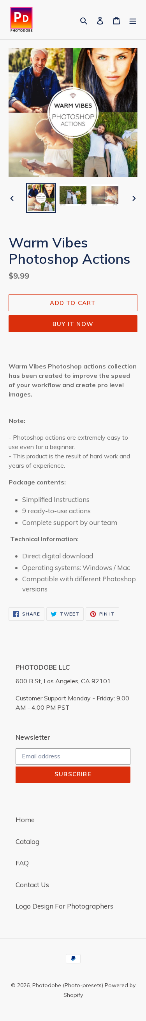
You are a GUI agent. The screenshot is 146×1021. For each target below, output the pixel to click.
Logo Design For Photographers (64, 906)
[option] (41, 198)
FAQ (22, 863)
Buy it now (73, 324)
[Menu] (133, 20)
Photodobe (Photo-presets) (67, 985)
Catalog (27, 841)
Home (25, 820)
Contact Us (32, 885)
